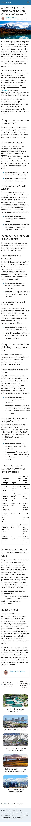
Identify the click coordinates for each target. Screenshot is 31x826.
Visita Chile (6, 2)
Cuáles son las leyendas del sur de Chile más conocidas (23, 684)
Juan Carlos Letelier (10, 17)
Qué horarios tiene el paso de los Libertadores (8, 684)
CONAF (5, 90)
